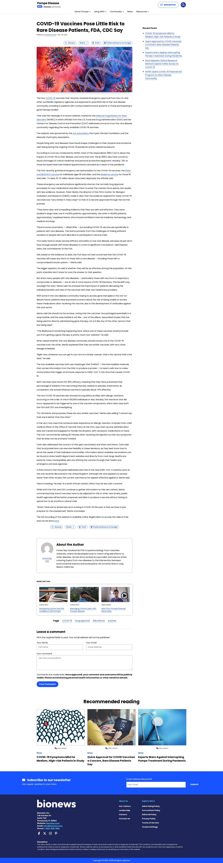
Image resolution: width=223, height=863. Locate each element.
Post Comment (47, 684)
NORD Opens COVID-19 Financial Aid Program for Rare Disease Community (163, 75)
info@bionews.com (52, 826)
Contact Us (124, 818)
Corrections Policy (151, 810)
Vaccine (112, 620)
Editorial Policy (149, 814)
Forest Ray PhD (50, 35)
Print (96, 43)
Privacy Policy (149, 818)
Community (116, 11)
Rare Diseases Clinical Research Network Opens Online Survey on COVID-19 (161, 64)
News (130, 11)
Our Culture (125, 806)
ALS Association (80, 133)
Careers (123, 814)
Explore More (148, 801)
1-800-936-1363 (51, 828)
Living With (99, 11)
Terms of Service (150, 822)
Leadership (124, 810)
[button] (168, 5)
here (56, 520)
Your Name (42, 642)
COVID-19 (50, 98)
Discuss (71, 43)
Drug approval (82, 620)
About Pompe (81, 11)
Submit (194, 784)
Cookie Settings (150, 827)
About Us (123, 801)
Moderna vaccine (109, 174)
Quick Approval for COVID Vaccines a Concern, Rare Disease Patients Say (163, 44)
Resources (141, 11)
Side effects (99, 620)
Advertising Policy (151, 806)
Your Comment (44, 653)
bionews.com (52, 823)
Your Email (91, 642)
